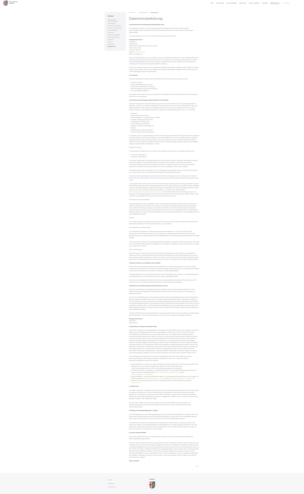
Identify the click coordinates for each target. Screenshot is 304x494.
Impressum (111, 44)
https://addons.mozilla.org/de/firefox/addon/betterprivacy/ (146, 192)
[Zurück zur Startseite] (10, 3)
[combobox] (291, 3)
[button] (192, 483)
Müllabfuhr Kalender (114, 25)
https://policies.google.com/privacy (154, 378)
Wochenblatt (112, 23)
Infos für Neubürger (114, 35)
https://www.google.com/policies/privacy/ (167, 372)
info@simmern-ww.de (139, 52)
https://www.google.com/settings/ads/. (142, 374)
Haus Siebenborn (231, 3)
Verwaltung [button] (242, 3)
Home (212, 3)
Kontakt (110, 41)
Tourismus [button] (265, 3)
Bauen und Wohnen (113, 37)
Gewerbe (110, 39)
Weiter (197, 466)
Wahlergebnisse (113, 30)
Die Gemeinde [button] (220, 3)
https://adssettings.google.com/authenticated (181, 378)
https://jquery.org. (136, 382)
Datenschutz (112, 46)
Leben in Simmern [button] (254, 3)
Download (111, 32)
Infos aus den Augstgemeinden (113, 20)
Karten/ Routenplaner (115, 28)
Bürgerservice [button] (275, 3)
